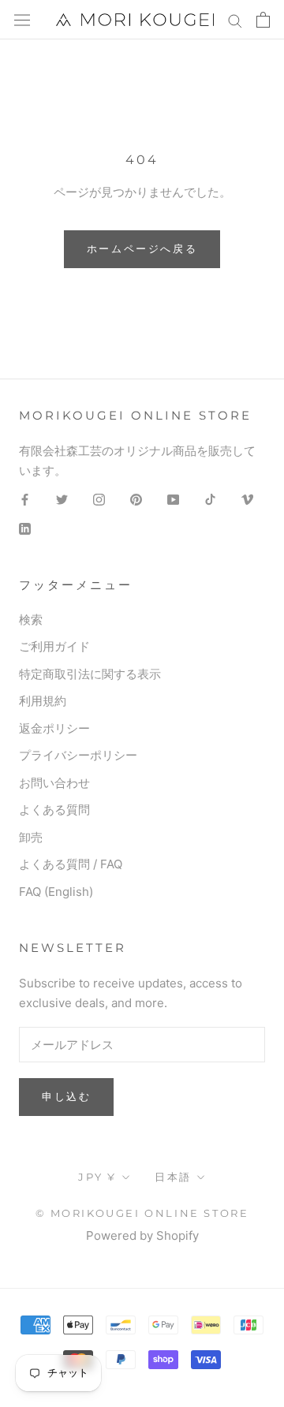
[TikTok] (210, 499)
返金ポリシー (54, 728)
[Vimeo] (247, 499)
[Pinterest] (136, 499)
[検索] (235, 19)
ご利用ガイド (54, 646)
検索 (31, 619)
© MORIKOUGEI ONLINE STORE (142, 1213)
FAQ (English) (56, 891)
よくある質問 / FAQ (70, 864)
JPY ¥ (97, 1176)
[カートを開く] (263, 20)
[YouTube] (173, 499)
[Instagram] (99, 499)
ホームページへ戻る (142, 248)
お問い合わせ (54, 782)
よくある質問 (54, 809)
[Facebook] (25, 499)
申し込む (66, 1096)
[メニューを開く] (22, 19)
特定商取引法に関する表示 (90, 673)
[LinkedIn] (25, 528)
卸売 (31, 837)
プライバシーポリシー (78, 755)
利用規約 (42, 700)
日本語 (173, 1176)
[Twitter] (62, 499)
